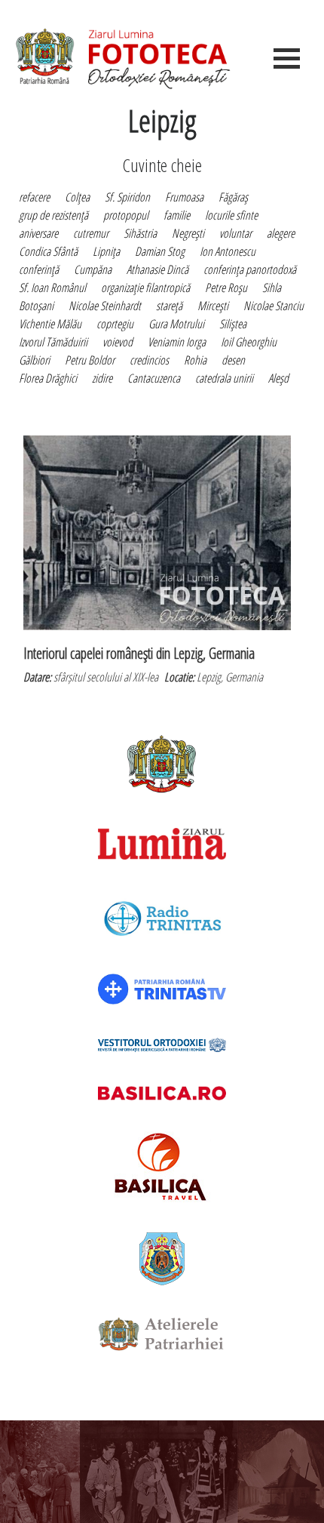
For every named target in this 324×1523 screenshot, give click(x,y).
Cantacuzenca (153, 378)
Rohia (195, 360)
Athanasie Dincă (157, 269)
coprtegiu (114, 323)
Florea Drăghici (48, 378)
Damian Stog (160, 251)
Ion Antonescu (227, 251)
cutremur (91, 233)
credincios (149, 360)
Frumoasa (184, 197)
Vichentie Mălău (50, 323)
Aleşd (278, 378)
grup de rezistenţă (53, 215)
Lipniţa (106, 251)
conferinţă (39, 269)
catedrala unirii (224, 378)
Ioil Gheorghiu (249, 342)
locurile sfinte (231, 215)
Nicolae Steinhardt (105, 305)
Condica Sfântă (48, 251)
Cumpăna (93, 269)
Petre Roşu (226, 287)
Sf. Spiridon (127, 197)
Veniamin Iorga (177, 342)
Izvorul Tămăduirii (53, 342)
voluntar (235, 233)
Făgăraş (233, 197)
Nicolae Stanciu (273, 305)
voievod (117, 342)
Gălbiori (34, 360)
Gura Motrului (176, 323)
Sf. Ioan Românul (52, 287)
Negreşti (188, 233)
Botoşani (36, 305)
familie (177, 215)
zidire (102, 378)
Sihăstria (140, 233)
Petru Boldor (90, 360)
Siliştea (232, 323)
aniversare (38, 233)
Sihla (271, 287)
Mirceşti (212, 305)
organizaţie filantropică (145, 287)
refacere (34, 197)
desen (233, 360)
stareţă (169, 305)
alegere (281, 233)
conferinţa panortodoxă (249, 269)
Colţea (77, 197)
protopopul (125, 215)
